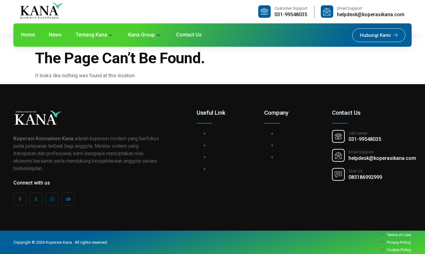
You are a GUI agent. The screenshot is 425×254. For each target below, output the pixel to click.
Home (28, 35)
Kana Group (141, 35)
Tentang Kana (91, 35)
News (55, 35)
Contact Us (189, 35)
